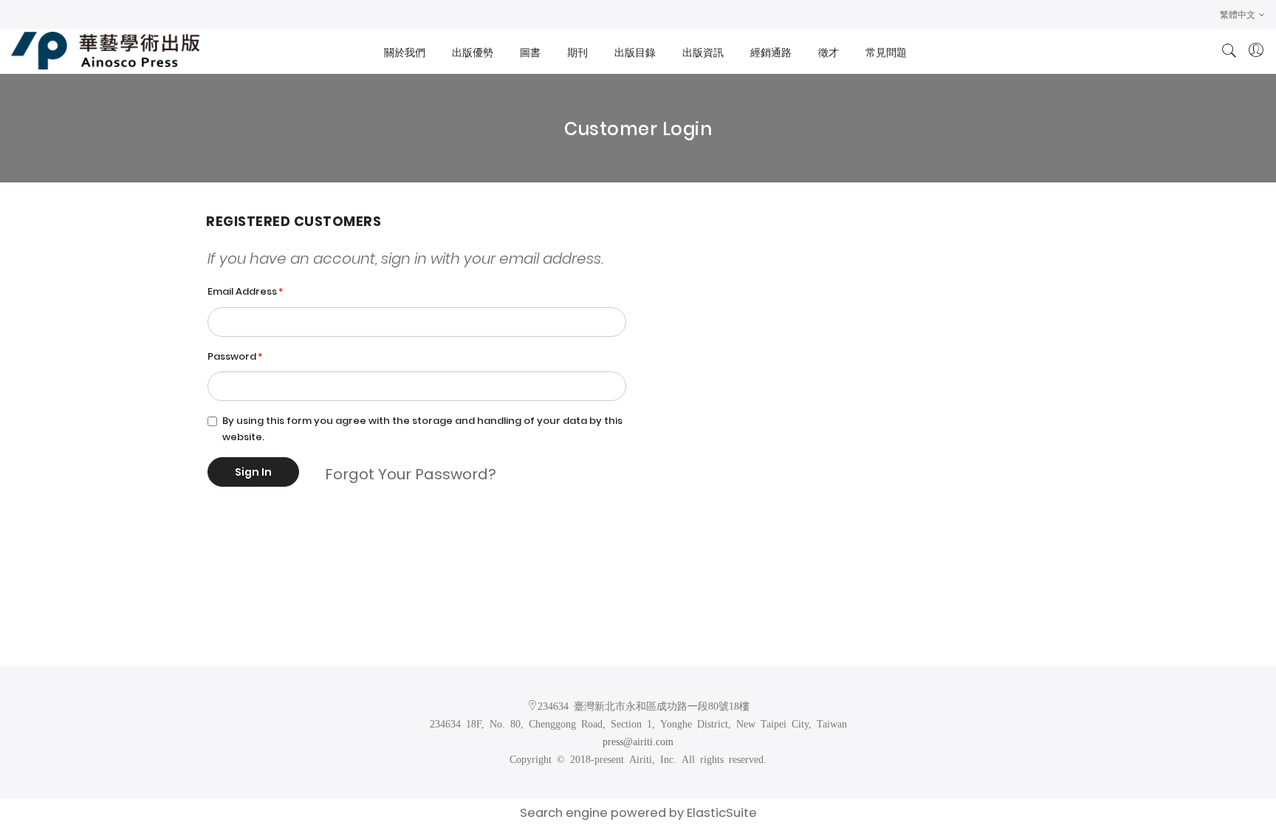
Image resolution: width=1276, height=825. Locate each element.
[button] (1242, 14)
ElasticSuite (722, 812)
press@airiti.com (638, 741)
